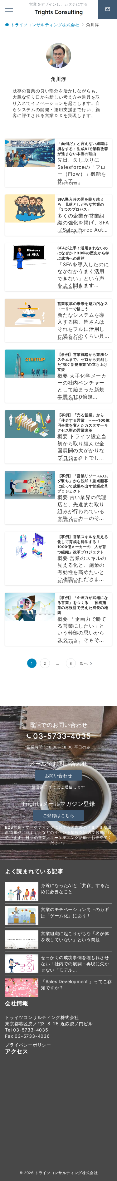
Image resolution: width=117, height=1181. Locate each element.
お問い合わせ (58, 775)
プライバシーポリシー (28, 1044)
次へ (84, 663)
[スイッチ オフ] (108, 9)
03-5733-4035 (62, 736)
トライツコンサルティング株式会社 (66, 1173)
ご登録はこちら (59, 815)
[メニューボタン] (9, 9)
